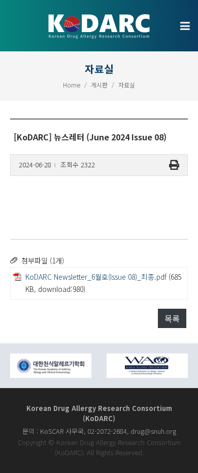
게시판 (99, 84)
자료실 (126, 84)
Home (71, 84)
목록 (172, 318)
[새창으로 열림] (50, 365)
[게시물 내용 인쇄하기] (174, 165)
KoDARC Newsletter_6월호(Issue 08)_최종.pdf (96, 277)
